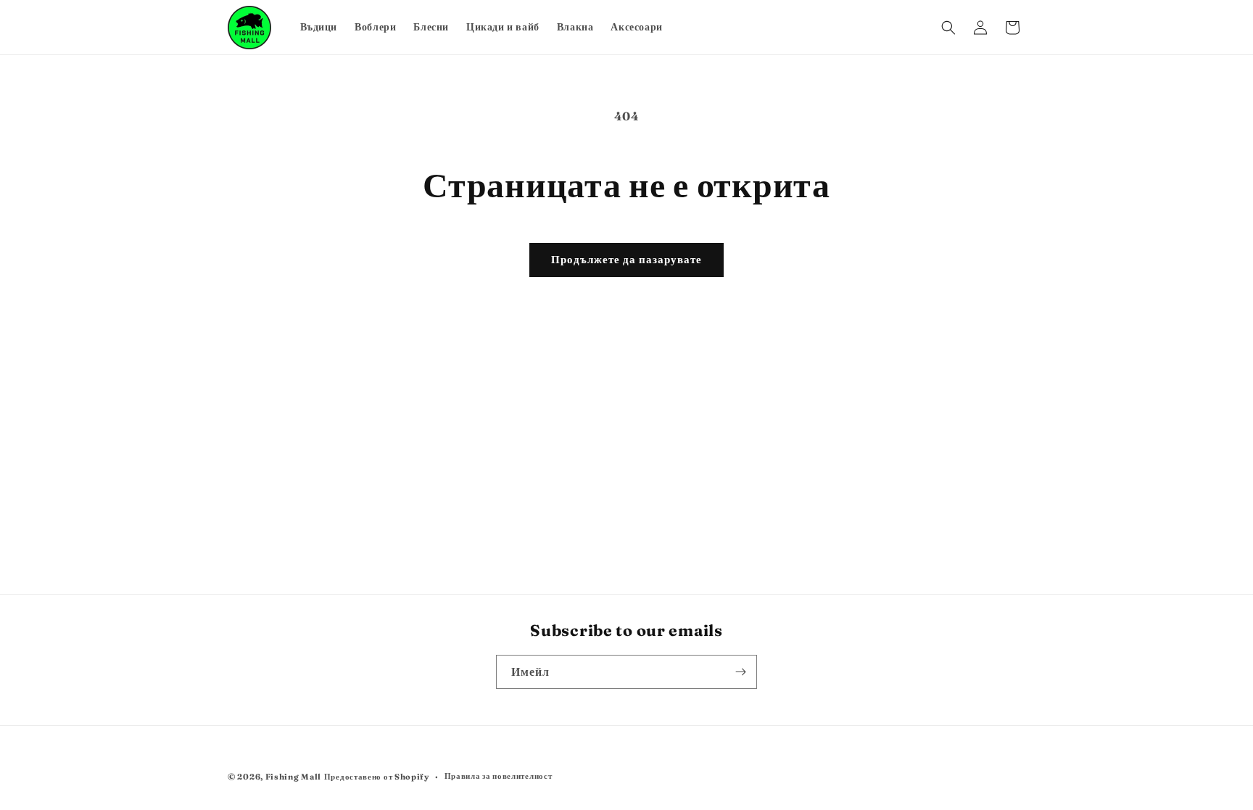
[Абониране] (740, 672)
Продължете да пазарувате (626, 259)
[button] (948, 28)
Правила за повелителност (498, 776)
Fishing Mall (293, 777)
